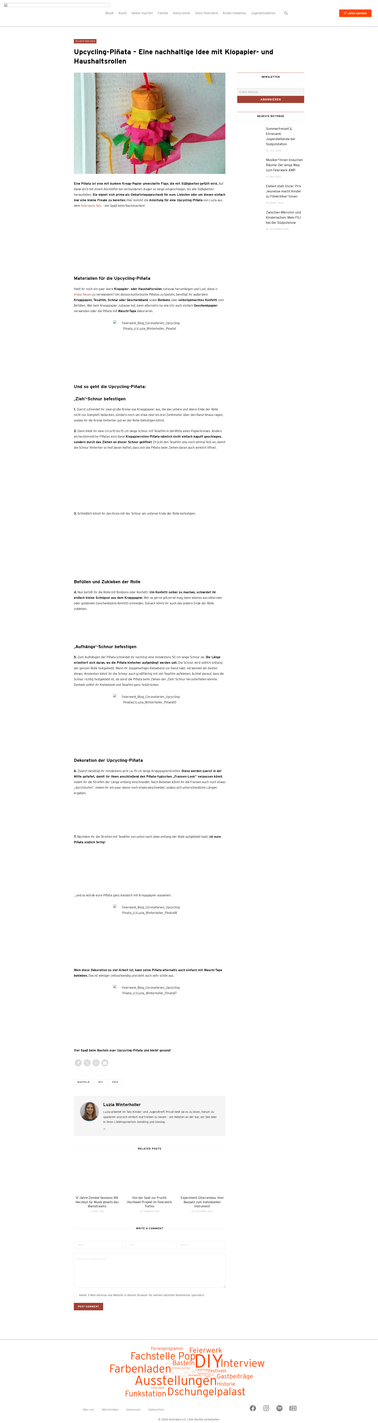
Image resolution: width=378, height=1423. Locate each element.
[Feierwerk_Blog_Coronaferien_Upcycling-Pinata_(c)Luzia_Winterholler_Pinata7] (149, 626)
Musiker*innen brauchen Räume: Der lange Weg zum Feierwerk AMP (284, 165)
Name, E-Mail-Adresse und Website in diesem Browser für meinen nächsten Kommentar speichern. (142, 1295)
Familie (163, 13)
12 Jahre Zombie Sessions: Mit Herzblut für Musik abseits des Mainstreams (97, 1202)
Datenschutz (156, 1409)
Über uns (88, 1409)
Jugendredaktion (263, 13)
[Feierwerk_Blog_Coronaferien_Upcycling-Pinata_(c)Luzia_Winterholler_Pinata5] (187, 546)
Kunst (123, 13)
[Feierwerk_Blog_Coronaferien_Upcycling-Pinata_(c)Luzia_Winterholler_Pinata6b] (119, 626)
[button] (286, 13)
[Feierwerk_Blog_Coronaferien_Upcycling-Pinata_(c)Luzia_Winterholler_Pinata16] (187, 241)
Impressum (133, 1409)
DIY (100, 1082)
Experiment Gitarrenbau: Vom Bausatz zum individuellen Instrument (202, 1202)
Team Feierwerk (206, 13)
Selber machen (142, 13)
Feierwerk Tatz (91, 206)
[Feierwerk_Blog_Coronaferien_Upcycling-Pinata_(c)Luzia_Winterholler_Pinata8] (180, 626)
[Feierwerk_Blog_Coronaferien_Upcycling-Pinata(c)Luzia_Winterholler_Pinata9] (210, 626)
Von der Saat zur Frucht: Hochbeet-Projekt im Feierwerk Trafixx (149, 1202)
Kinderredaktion (234, 13)
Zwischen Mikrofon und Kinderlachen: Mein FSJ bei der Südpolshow (283, 217)
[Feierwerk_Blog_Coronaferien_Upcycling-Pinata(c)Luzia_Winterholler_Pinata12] (131, 813)
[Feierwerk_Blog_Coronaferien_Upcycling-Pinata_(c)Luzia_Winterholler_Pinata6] (89, 626)
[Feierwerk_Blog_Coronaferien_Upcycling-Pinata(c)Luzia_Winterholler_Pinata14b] (99, 868)
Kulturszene (181, 13)
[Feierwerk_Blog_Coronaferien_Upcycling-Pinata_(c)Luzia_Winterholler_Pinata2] (112, 480)
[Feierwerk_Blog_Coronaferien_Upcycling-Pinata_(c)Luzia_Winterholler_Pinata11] (93, 813)
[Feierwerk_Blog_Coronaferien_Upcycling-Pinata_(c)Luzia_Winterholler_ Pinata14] (207, 813)
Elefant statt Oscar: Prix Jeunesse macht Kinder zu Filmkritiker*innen (283, 191)
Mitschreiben (110, 1409)
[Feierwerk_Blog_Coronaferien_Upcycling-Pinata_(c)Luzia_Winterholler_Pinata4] (112, 546)
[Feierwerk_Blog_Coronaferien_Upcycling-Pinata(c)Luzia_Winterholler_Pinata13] (169, 814)
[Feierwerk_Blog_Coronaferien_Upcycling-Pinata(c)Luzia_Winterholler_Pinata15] (112, 238)
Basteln (83, 1082)
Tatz (115, 1082)
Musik (110, 13)
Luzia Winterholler (122, 1104)
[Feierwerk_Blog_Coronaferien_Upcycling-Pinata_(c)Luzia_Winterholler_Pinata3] (187, 480)
